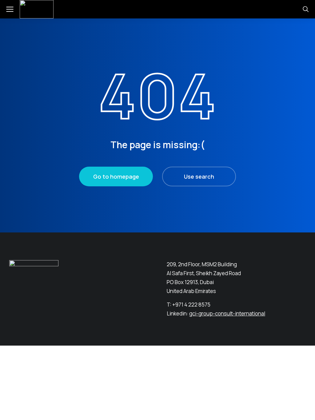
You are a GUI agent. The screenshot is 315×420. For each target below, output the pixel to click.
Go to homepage (116, 176)
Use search (199, 176)
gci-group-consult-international (227, 313)
